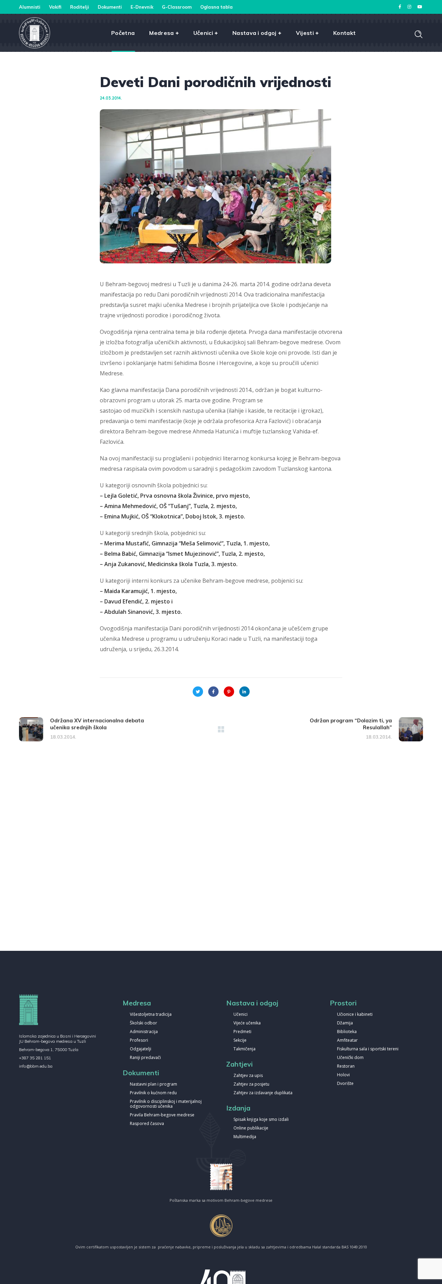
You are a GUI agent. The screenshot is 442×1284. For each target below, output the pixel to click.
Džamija (345, 1023)
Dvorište (345, 1083)
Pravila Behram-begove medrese (162, 1115)
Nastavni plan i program (153, 1084)
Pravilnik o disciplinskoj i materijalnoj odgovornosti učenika (166, 1104)
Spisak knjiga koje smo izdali (261, 1119)
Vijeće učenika (247, 1023)
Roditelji (79, 7)
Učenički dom (350, 1057)
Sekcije (240, 1040)
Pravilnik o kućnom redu (153, 1093)
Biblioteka (347, 1031)
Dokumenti (110, 7)
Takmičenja (244, 1049)
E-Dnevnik (142, 7)
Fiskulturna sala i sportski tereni (367, 1049)
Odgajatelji (140, 1049)
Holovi (343, 1075)
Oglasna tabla (216, 7)
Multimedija (244, 1137)
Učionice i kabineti (355, 1014)
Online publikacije (250, 1128)
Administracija (144, 1031)
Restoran (346, 1066)
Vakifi (55, 7)
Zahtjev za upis (248, 1075)
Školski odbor (143, 1023)
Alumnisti (29, 7)
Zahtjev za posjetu (251, 1084)
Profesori (139, 1040)
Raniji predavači (145, 1057)
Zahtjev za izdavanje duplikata (262, 1093)
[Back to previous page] (221, 729)
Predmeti (242, 1031)
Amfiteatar (347, 1040)
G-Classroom (177, 7)
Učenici (240, 1014)
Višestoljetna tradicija (151, 1014)
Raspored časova (147, 1123)
